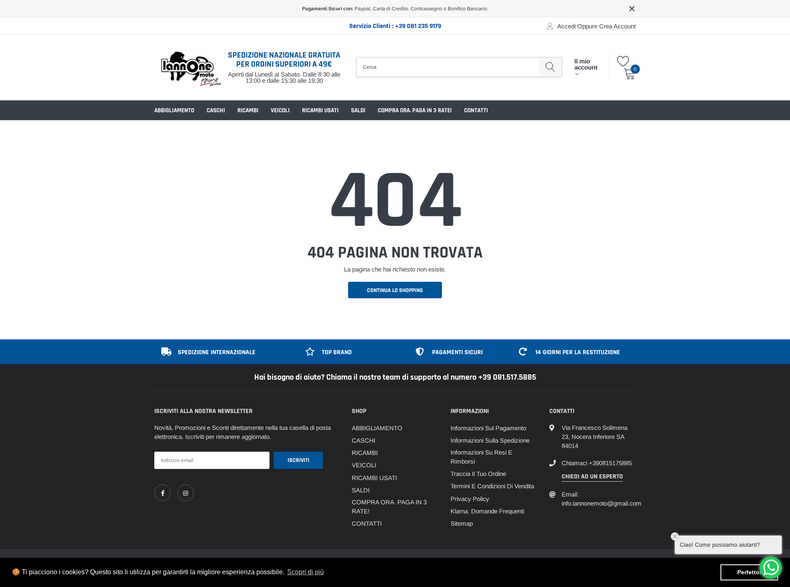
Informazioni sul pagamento (488, 428)
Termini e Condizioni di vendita (492, 486)
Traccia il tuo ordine (478, 473)
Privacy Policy (470, 498)
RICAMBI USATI (320, 110)
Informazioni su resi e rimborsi (481, 457)
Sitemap (462, 523)
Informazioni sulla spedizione (490, 440)
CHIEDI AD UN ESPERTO (592, 476)
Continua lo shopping (395, 290)
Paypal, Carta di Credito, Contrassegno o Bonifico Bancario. (395, 9)
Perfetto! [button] (749, 572)
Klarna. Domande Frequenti (487, 511)
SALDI (358, 110)
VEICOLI (280, 110)
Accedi (566, 26)
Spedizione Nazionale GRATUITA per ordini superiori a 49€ (284, 60)
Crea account (617, 26)
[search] (550, 67)
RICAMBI (247, 110)
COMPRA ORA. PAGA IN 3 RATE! (415, 110)
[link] (162, 493)
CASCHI (216, 110)
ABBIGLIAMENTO (174, 110)
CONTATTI (476, 110)
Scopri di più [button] (305, 571)
